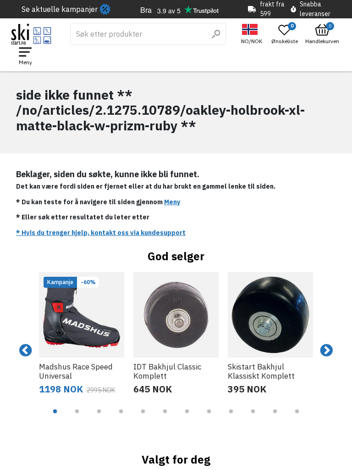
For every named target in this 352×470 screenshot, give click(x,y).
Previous (25, 350)
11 (275, 418)
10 (253, 418)
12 (297, 418)
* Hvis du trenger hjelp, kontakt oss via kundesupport (101, 233)
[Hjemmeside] (31, 34)
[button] (253, 34)
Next (326, 350)
